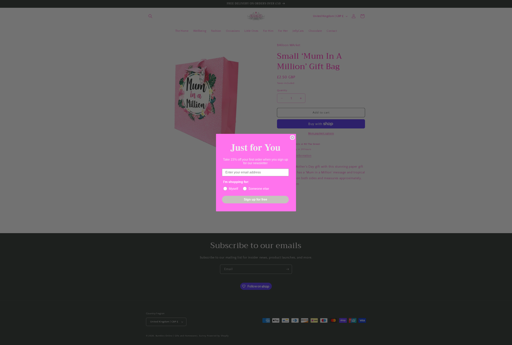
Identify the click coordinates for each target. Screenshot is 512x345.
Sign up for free (255, 199)
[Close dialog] (292, 137)
